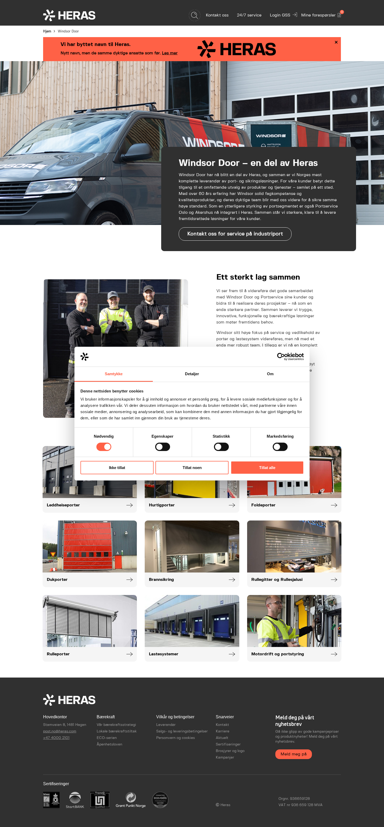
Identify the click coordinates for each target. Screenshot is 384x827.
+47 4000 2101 (56, 738)
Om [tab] (270, 374)
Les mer (170, 53)
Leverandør (166, 725)
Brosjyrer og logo (230, 751)
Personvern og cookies (175, 738)
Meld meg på (294, 754)
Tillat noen (192, 467)
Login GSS (280, 15)
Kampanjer (225, 757)
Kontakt (222, 725)
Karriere (222, 731)
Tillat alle (267, 467)
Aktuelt (222, 738)
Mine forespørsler (321, 14)
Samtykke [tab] (114, 374)
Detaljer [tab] (192, 374)
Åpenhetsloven (109, 744)
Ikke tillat (117, 467)
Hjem (47, 31)
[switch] (162, 447)
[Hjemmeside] (78, 15)
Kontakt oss (217, 15)
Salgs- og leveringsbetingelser (182, 731)
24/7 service (249, 15)
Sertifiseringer (228, 744)
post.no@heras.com (59, 731)
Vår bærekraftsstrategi (116, 725)
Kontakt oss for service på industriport (235, 234)
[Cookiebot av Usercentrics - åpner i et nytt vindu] (281, 357)
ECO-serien (107, 738)
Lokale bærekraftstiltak (117, 731)
